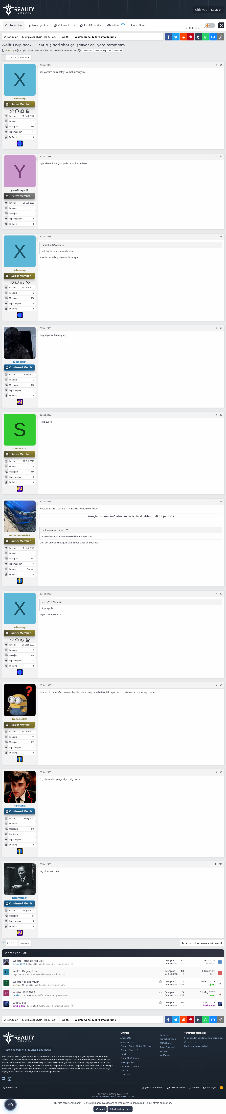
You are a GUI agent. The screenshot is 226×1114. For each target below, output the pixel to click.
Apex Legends (127, 1042)
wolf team (87, 50)
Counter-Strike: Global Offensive (136, 1045)
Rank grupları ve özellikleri (197, 1045)
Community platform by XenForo (113, 1094)
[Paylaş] (216, 65)
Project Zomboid (168, 1038)
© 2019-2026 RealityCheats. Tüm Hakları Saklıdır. (113, 1096)
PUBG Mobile (166, 1043)
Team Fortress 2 (168, 1047)
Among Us (125, 1037)
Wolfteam (165, 1055)
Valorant (164, 1051)
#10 (220, 864)
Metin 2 (124, 1070)
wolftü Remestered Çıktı (28, 961)
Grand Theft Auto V (129, 1058)
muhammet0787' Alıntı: (53, 530)
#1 (221, 65)
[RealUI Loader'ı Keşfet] (10, 1104)
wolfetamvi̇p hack (103, 50)
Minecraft (125, 1074)
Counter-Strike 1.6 (129, 1050)
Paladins (164, 1034)
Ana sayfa (211, 1087)
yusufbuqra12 (19, 190)
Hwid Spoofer (127, 1062)
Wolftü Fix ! (20, 1003)
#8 (221, 685)
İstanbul (30, 569)
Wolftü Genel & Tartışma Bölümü (54, 964)
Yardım (195, 1087)
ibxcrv (212, 973)
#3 (221, 236)
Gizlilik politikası (177, 1087)
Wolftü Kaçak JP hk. (25, 971)
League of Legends (129, 1066)
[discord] (3, 1079)
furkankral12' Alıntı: (51, 244)
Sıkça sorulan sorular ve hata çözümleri (203, 1037)
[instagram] (9, 1079)
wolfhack (118, 50)
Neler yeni (38, 25)
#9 (221, 772)
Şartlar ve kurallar (153, 1087)
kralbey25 (210, 963)
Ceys (15, 974)
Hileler (116, 25)
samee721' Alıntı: (50, 602)
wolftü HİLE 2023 (24, 992)
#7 (221, 593)
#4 (221, 328)
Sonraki (23, 57)
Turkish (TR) (198, 28)
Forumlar (16, 25)
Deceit (123, 1054)
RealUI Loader (92, 25)
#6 (221, 501)
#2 (221, 156)
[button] (47, 25)
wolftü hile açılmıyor (26, 982)
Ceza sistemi (190, 1042)
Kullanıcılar (65, 25)
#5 (221, 414)
